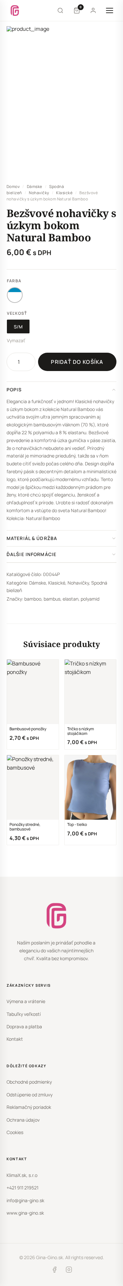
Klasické (64, 193)
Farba (14, 281)
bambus (52, 599)
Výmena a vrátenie (26, 1001)
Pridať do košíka (77, 361)
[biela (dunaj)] (15, 295)
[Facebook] (54, 1271)
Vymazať (16, 340)
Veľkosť (17, 313)
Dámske (34, 186)
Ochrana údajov (23, 1120)
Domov (13, 186)
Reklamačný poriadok (29, 1107)
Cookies (15, 1132)
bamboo (32, 599)
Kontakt (15, 1039)
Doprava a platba (24, 1026)
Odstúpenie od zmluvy (29, 1094)
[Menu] (109, 10)
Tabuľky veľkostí (24, 1014)
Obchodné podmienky (29, 1082)
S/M (18, 327)
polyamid (90, 599)
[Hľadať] (60, 10)
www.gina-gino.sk (25, 1213)
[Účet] (93, 10)
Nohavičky (39, 193)
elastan (70, 599)
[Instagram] (69, 1271)
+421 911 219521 (22, 1187)
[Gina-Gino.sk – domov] (15, 10)
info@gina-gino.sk (25, 1200)
